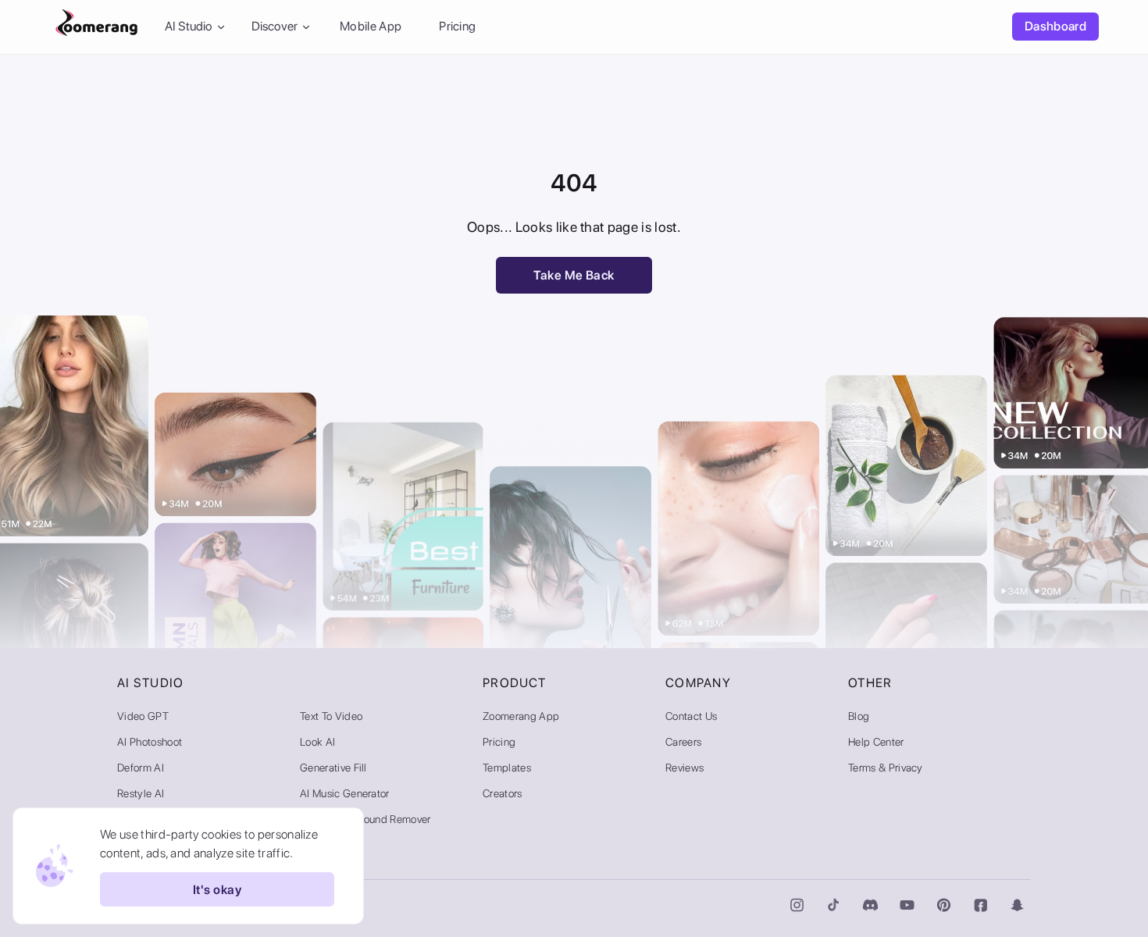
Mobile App (370, 27)
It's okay (217, 889)
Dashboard (1055, 27)
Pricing (457, 27)
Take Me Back (574, 275)
